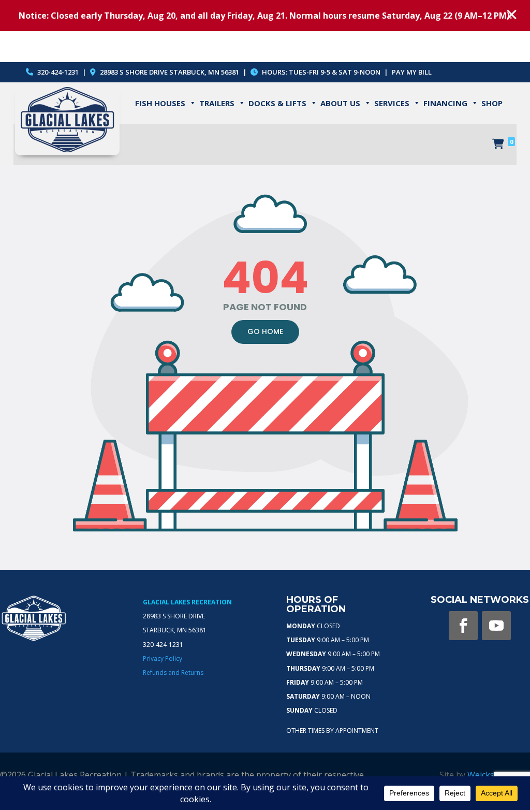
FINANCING (445, 103)
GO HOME (265, 331)
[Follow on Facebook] (463, 625)
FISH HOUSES (160, 103)
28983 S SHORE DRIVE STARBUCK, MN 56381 (169, 72)
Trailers (216, 103)
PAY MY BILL (412, 72)
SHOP (492, 103)
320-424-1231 (57, 72)
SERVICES (391, 103)
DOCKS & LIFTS (277, 103)
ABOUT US (340, 103)
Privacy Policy (162, 658)
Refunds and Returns (173, 672)
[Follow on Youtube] (496, 625)
